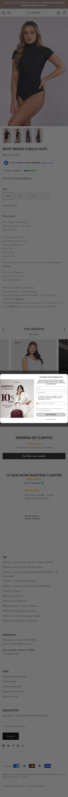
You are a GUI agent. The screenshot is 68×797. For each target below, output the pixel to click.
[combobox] (38, 403)
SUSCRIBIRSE (51, 414)
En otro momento (51, 419)
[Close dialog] (66, 375)
